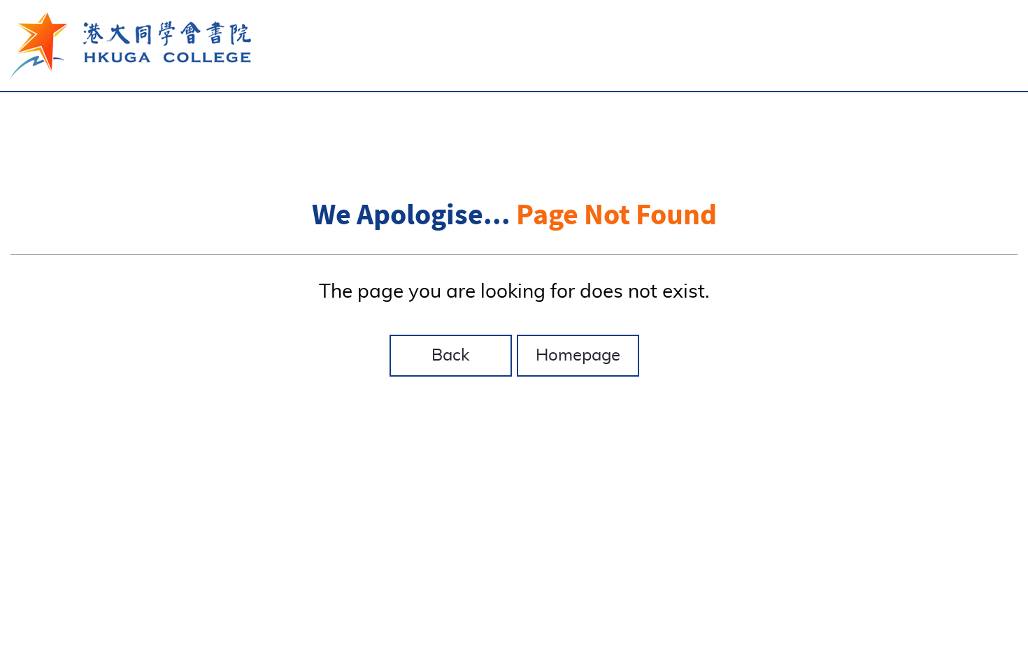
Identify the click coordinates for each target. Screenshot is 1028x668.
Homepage (578, 355)
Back (450, 355)
